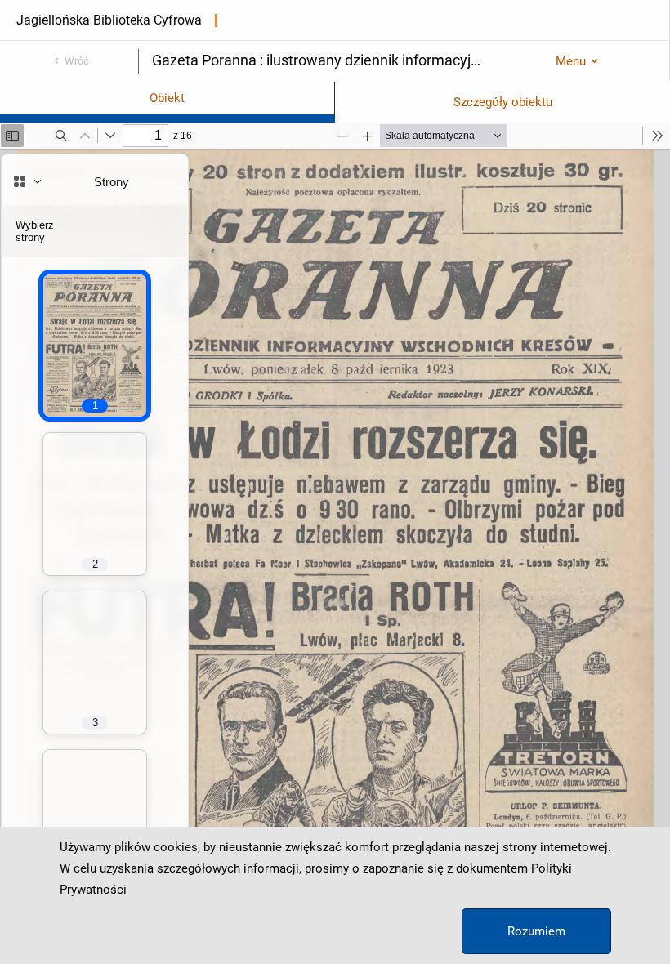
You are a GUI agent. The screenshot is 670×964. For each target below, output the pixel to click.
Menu (571, 61)
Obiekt (167, 98)
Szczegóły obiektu (502, 102)
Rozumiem (536, 931)
